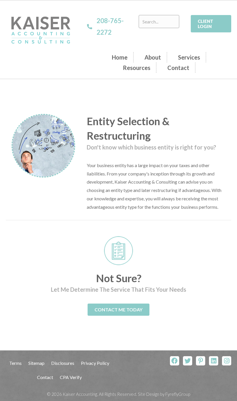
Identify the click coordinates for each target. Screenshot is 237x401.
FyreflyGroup (177, 394)
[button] (211, 23)
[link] (123, 57)
